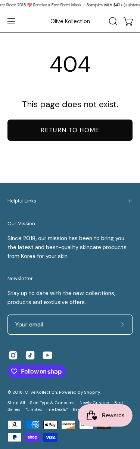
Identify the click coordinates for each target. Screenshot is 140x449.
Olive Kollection (70, 21)
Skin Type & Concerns (52, 403)
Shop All (16, 403)
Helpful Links (21, 201)
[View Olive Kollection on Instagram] (13, 355)
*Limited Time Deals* (46, 409)
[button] (112, 21)
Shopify (92, 392)
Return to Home (70, 130)
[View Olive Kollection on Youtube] (47, 355)
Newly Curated (94, 403)
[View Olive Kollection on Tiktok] (30, 355)
